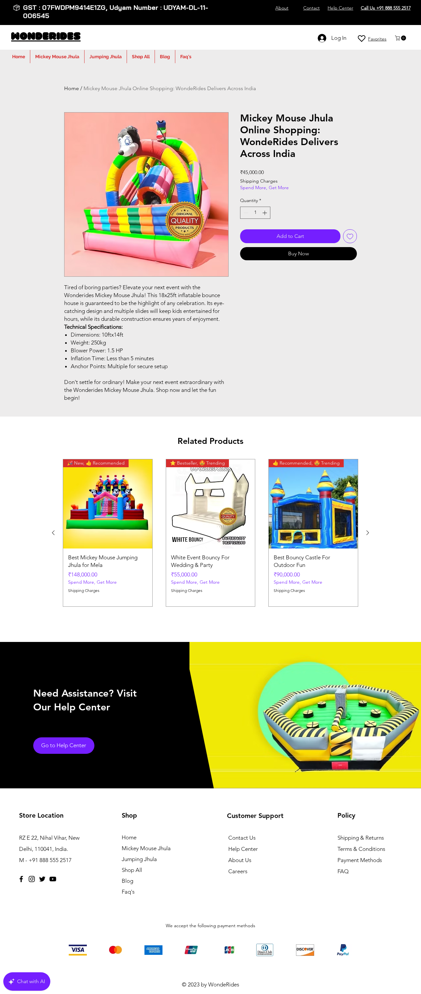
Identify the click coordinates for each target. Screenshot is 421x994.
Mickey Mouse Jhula (146, 848)
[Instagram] (32, 879)
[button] (401, 38)
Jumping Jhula (139, 859)
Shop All (132, 870)
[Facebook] (21, 879)
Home (71, 88)
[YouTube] (53, 879)
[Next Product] (368, 533)
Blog (127, 881)
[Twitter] (42, 879)
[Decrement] (245, 212)
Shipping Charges (259, 181)
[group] (210, 533)
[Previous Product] (53, 533)
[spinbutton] (255, 212)
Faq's (128, 891)
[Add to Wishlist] (350, 236)
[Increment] (265, 212)
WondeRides (46, 37)
